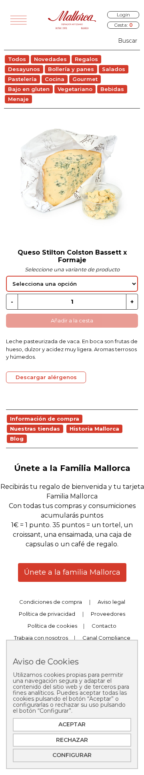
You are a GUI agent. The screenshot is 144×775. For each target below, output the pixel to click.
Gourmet (85, 79)
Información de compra (44, 418)
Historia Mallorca (94, 428)
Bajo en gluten (29, 89)
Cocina (54, 79)
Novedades (50, 59)
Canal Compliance (106, 638)
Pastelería (22, 79)
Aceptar (72, 724)
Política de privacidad (47, 614)
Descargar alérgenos (46, 377)
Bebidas (112, 89)
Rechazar (72, 739)
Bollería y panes (71, 69)
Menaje (18, 99)
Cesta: (123, 25)
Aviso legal (111, 602)
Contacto (104, 626)
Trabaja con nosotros (41, 638)
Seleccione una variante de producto (72, 269)
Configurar (72, 755)
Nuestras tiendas (35, 428)
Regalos (86, 59)
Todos (17, 59)
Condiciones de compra (50, 602)
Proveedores (108, 614)
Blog (17, 438)
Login (123, 15)
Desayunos (24, 69)
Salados (113, 69)
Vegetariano (75, 89)
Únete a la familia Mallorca (72, 572)
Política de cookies (52, 626)
